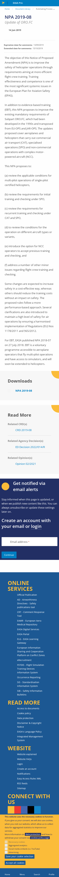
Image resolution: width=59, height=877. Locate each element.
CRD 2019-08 (23, 430)
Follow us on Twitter (31, 810)
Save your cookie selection (19, 856)
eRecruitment (24, 660)
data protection (33, 834)
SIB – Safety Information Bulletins (29, 692)
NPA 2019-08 (23, 390)
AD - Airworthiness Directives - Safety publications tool (27, 603)
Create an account (26, 768)
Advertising (14, 852)
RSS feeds (22, 783)
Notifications (23, 773)
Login (20, 763)
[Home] (7, 872)
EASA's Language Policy (29, 731)
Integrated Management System (30, 738)
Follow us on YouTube (17, 810)
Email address (19, 541)
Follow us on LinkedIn (37, 810)
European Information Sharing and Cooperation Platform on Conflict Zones (31, 651)
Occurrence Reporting (28, 677)
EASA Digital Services (28, 629)
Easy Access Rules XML (29, 778)
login (36, 526)
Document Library (22, 9)
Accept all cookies (15, 862)
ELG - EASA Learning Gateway (27, 641)
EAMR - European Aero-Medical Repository (29, 622)
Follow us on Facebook (24, 810)
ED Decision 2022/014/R (30, 447)
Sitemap (21, 788)
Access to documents (28, 708)
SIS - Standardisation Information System (28, 684)
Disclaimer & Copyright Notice (29, 724)
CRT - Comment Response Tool (30, 614)
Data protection (25, 718)
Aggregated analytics (18, 845)
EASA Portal (23, 634)
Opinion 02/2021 (25, 464)
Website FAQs (24, 759)
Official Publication (27, 594)
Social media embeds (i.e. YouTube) (24, 848)
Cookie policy (24, 713)
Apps (56, 3)
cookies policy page (40, 837)
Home (7, 9)
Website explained (27, 754)
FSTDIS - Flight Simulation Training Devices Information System (30, 668)
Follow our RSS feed (11, 810)
